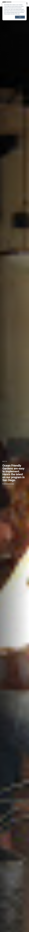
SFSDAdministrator (9, 484)
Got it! (20, 17)
